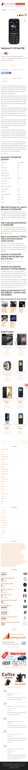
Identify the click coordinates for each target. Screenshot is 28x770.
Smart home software (5, 493)
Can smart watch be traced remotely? (21, 310)
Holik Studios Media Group (9, 764)
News (2, 484)
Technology (3, 520)
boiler (10, 548)
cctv (12, 548)
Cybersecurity (16, 548)
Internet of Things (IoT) (5, 555)
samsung (12, 559)
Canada (3, 530)
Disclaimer (16, 767)
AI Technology (13, 544)
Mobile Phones (11, 69)
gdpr (9, 550)
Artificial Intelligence (4, 449)
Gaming (2, 461)
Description (4, 78)
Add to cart (12, 65)
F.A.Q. (2, 535)
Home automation (4, 471)
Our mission (3, 513)
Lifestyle (2, 481)
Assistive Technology (4, 548)
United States (4, 525)
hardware (12, 550)
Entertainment (3, 459)
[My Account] (17, 15)
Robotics (2, 489)
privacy (16, 557)
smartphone (16, 561)
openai (13, 557)
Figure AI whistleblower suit (17, 721)
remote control (20, 557)
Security (2, 491)
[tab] (6, 78)
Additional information (17, 78)
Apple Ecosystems (21, 544)
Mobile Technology (4, 557)
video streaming (12, 565)
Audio (2, 452)
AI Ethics (2, 544)
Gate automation (4, 464)
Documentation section (18, 287)
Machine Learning (17, 555)
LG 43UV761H (14, 694)
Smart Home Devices (4, 561)
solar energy (12, 563)
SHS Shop (3, 510)
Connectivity (3, 454)
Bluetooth (16, 69)
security (16, 559)
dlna (20, 548)
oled (9, 557)
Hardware (3, 466)
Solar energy (3, 496)
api (16, 544)
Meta (22, 555)
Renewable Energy (4, 559)
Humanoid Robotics (16, 552)
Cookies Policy (9, 766)
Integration (3, 476)
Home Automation (18, 550)
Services (2, 515)
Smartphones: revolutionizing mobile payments (13, 310)
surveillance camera (18, 563)
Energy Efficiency (4, 550)
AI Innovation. (7, 544)
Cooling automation (4, 456)
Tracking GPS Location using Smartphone (4, 324)
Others (20, 69)
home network (3, 552)
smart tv (21, 561)
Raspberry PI (3, 486)
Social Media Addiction (5, 563)
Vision (2, 503)
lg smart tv (11, 555)
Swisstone (22, 69)
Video (2, 501)
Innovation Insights (4, 474)
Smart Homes (11, 561)
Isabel (8, 734)
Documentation (4, 517)
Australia (3, 532)
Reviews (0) (4, 81)
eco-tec (24, 548)
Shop (2, 537)
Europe (3, 527)
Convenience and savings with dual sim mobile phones (5, 310)
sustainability (3, 565)
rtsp (9, 559)
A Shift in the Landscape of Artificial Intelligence (17, 546)
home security (9, 552)
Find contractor (4, 522)
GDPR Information (16, 766)
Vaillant (8, 565)
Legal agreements (4, 479)
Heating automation (4, 469)
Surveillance (3, 498)
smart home (20, 559)
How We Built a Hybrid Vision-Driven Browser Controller (13, 325)
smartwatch (25, 561)
